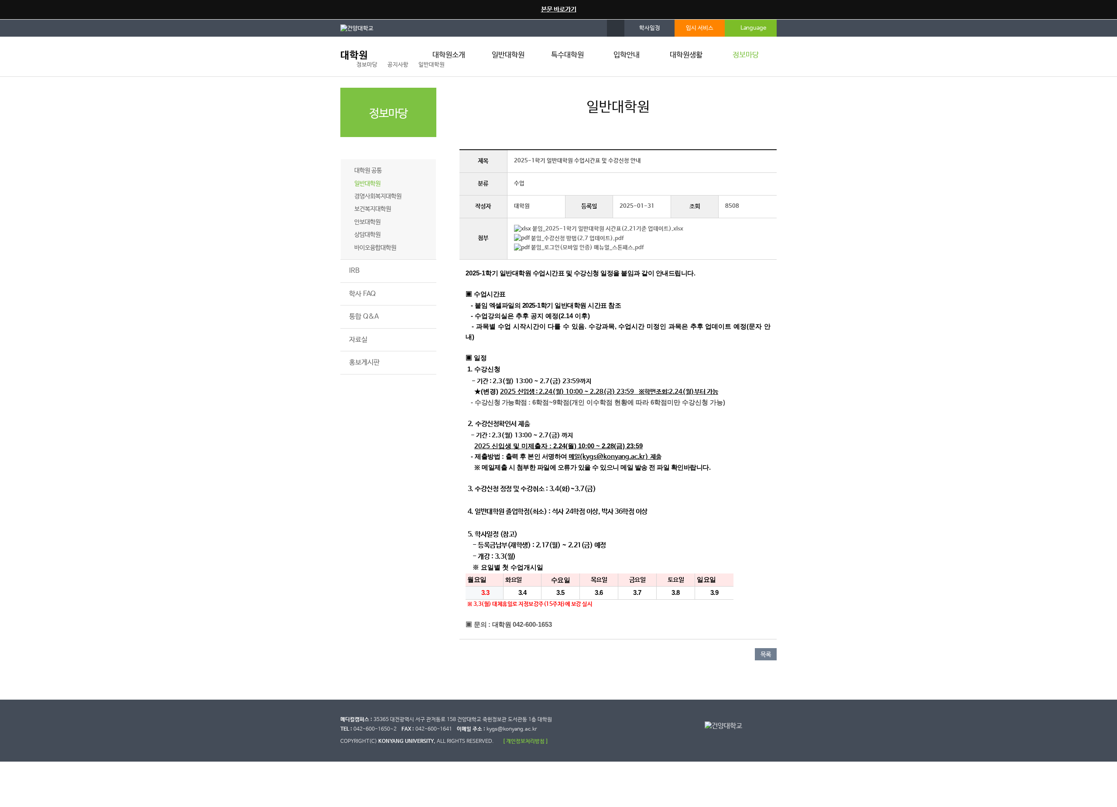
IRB (354, 271)
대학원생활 (686, 55)
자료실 (358, 340)
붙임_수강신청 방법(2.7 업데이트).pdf (577, 238)
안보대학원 (367, 222)
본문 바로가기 (558, 9)
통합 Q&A (364, 316)
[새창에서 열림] (361, 28)
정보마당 (746, 55)
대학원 (354, 56)
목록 (766, 654)
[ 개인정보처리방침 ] (525, 741)
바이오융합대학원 (375, 247)
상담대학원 (367, 234)
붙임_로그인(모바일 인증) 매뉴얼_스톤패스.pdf (587, 247)
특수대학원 (567, 55)
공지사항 (361, 148)
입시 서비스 (699, 28)
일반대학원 (508, 55)
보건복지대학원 (372, 209)
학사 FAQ (362, 294)
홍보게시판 (364, 362)
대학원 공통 (368, 170)
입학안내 (626, 55)
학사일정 (649, 28)
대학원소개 (448, 55)
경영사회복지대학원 (377, 196)
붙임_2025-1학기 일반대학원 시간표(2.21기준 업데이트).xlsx (607, 229)
